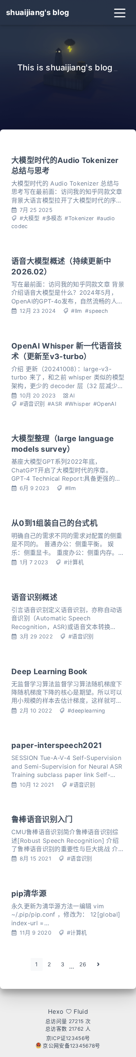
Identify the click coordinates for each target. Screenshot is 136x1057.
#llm (76, 311)
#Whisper (78, 404)
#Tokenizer (79, 218)
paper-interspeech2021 (56, 745)
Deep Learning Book (49, 671)
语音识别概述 (34, 597)
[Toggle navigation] (120, 12)
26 (83, 964)
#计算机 (73, 562)
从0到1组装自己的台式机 (54, 523)
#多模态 (52, 218)
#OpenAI (104, 404)
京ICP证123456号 (68, 1038)
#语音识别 (32, 404)
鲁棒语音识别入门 (42, 819)
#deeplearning (86, 710)
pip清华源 (28, 893)
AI (72, 395)
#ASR (55, 404)
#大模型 (29, 218)
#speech (96, 311)
